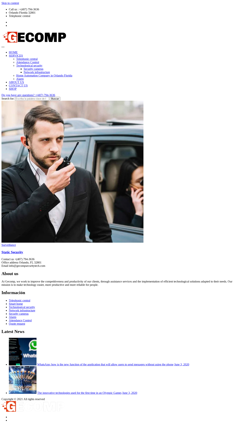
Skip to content (10, 3)
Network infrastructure (37, 72)
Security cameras (33, 68)
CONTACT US (18, 85)
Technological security (29, 65)
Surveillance (8, 245)
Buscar (55, 98)
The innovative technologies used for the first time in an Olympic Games (79, 392)
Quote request (17, 323)
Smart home (16, 303)
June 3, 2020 (181, 364)
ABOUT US (16, 82)
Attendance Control (27, 62)
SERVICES (16, 55)
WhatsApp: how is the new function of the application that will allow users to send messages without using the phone (105, 364)
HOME (13, 52)
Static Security (12, 252)
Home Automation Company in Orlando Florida (44, 75)
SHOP (13, 88)
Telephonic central (27, 58)
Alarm (20, 78)
